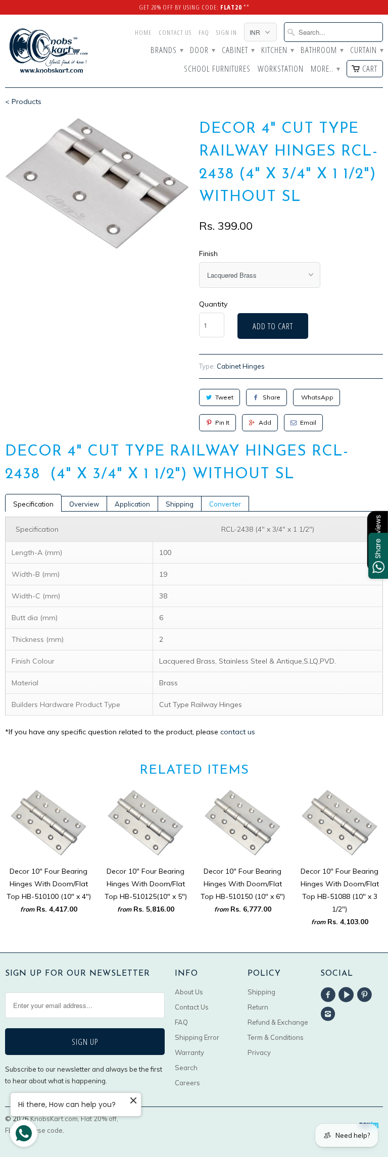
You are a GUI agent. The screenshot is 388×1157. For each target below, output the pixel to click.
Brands (167, 50)
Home (143, 32)
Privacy (259, 1052)
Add (265, 422)
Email (308, 422)
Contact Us (175, 32)
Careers (187, 1083)
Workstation (281, 69)
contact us (237, 731)
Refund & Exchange (278, 1022)
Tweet (224, 397)
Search (186, 1068)
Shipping (179, 504)
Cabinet (238, 50)
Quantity (213, 304)
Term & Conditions (276, 1037)
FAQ (204, 32)
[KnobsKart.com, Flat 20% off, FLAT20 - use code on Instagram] (329, 1014)
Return (258, 1007)
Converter (225, 504)
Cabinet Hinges (241, 366)
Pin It (222, 422)
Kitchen (277, 50)
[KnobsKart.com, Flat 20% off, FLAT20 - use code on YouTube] (347, 994)
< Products (23, 101)
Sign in (226, 32)
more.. (325, 69)
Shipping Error (197, 1037)
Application (132, 504)
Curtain (366, 50)
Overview (84, 504)
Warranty (189, 1052)
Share (271, 397)
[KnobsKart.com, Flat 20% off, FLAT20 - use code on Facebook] (329, 994)
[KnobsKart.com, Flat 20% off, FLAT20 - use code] (48, 51)
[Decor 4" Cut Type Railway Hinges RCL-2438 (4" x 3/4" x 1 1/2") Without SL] (97, 183)
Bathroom (322, 50)
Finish (208, 253)
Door (202, 50)
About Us (189, 992)
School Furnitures (217, 69)
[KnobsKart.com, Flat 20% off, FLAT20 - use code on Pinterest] (366, 994)
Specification (33, 504)
